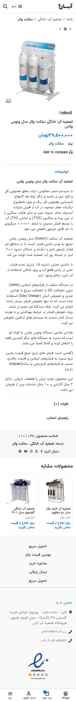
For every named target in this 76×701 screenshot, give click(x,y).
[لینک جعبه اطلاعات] (38, 546)
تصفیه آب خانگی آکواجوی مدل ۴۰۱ (23, 511)
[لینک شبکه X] (36, 452)
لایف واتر (65, 518)
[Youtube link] (26, 452)
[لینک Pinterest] (20, 452)
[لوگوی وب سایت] (65, 6)
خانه (69, 19)
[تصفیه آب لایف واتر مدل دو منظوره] (56, 490)
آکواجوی (30, 518)
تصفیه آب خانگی (50, 19)
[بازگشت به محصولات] (65, 29)
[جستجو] (5, 6)
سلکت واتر (25, 19)
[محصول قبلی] (70, 29)
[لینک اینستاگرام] (31, 452)
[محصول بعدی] (60, 29)
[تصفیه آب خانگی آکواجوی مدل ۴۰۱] (20, 490)
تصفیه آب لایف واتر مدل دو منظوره (58, 511)
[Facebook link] (41, 452)
